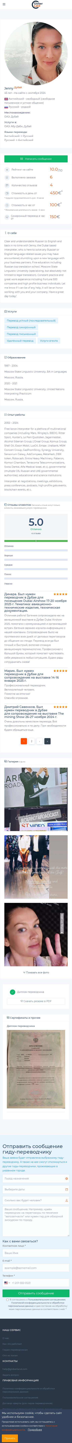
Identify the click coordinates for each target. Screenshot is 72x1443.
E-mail (7, 1260)
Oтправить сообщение (36, 1293)
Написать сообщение (38, 158)
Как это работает (12, 1343)
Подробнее (35, 1429)
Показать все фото (37, 972)
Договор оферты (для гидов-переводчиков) (27, 1403)
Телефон (9, 1275)
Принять (10, 1438)
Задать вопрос (11, 1375)
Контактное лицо (14, 1245)
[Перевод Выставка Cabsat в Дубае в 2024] (36, 799)
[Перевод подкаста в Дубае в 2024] (36, 867)
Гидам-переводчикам (15, 1349)
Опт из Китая (10, 1355)
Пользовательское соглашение (20, 1397)
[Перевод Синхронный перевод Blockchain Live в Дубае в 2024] (36, 934)
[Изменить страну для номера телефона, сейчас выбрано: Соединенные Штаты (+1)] (7, 1283)
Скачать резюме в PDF (37, 1001)
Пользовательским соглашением (46, 1299)
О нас (6, 1338)
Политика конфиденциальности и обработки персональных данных (29, 1390)
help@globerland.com (15, 1369)
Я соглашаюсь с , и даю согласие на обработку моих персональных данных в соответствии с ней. (37, 1304)
